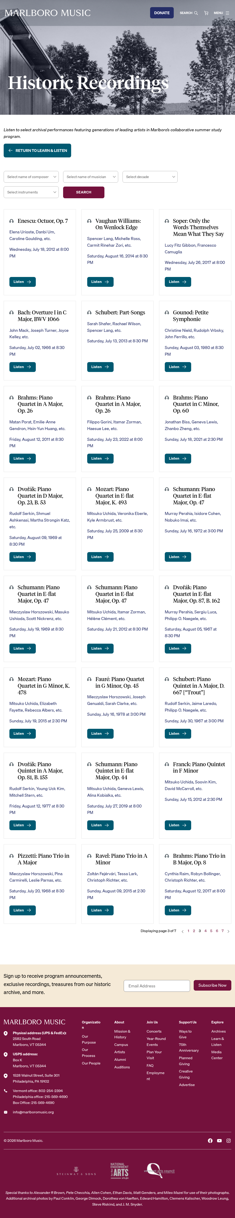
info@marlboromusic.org (33, 1112)
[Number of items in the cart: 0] (206, 13)
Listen (19, 282)
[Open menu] (227, 13)
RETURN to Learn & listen (41, 150)
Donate (162, 13)
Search (186, 12)
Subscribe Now (213, 985)
